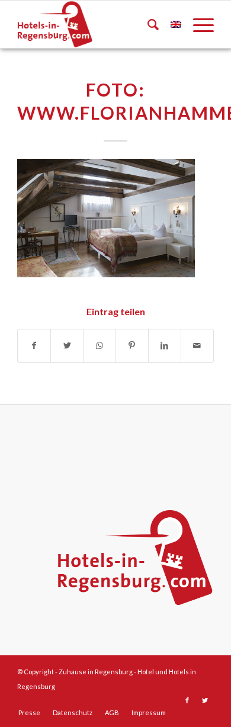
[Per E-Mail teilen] (197, 345)
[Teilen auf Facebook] (34, 345)
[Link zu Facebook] (187, 700)
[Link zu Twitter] (205, 700)
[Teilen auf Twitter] (67, 345)
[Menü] (197, 24)
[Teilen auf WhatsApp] (100, 345)
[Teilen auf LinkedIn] (165, 345)
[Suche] (147, 24)
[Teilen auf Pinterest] (132, 345)
